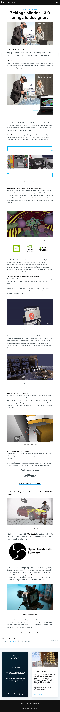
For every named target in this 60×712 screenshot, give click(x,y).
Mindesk (34, 9)
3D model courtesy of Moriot (30, 181)
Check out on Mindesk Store (30, 483)
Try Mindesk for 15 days (30, 632)
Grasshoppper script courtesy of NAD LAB (30, 329)
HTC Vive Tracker (37, 574)
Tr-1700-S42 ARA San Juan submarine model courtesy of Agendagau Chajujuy (30, 240)
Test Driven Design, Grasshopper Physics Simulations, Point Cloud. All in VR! (15, 680)
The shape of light (15, 667)
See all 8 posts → (15, 694)
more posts (13, 641)
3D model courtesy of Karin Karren (30, 444)
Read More (53, 640)
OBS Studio (31, 534)
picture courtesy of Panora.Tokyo (30, 614)
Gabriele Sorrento (9, 639)
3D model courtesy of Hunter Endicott (30, 528)
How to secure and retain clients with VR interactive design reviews (15, 672)
